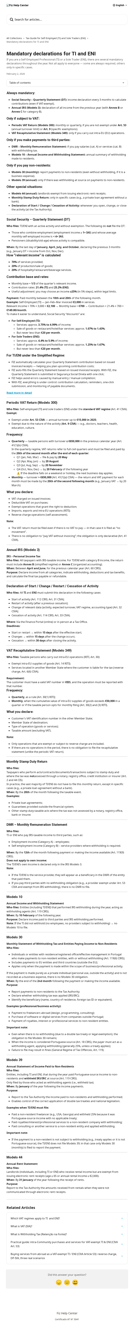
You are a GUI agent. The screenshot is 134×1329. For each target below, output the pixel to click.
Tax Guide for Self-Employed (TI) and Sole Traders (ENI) (56, 38)
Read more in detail (19, 393)
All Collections (14, 38)
